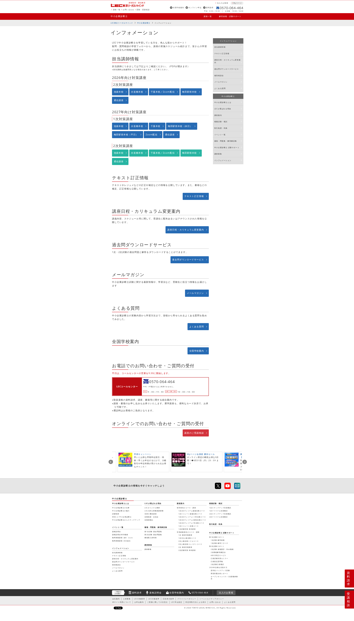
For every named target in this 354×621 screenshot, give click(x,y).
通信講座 (118, 100)
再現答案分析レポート (219, 573)
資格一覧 (116, 10)
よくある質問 (196, 326)
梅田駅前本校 (189, 91)
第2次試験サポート (216, 546)
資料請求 (209, 8)
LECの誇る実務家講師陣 (154, 511)
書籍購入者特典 (151, 538)
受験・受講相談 (143, 10)
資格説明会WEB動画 (120, 535)
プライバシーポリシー (186, 599)
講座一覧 (208, 16)
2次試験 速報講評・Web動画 (222, 549)
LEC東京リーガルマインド (122, 23)
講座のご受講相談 (194, 432)
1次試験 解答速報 (218, 540)
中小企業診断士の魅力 (121, 511)
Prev (111, 462)
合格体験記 (149, 520)
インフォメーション (162, 23)
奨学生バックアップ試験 (220, 570)
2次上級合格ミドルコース (188, 541)
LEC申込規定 (176, 602)
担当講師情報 (220, 47)
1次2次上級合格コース (187, 538)
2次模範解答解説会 (218, 552)
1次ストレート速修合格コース (190, 514)
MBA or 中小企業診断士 (122, 517)
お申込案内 (139, 602)
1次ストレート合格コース (188, 526)
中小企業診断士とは (222, 102)
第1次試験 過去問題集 (153, 531)
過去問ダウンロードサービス (188, 259)
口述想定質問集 (217, 561)
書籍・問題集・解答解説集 (225, 141)
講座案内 (218, 115)
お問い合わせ (128, 10)
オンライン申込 (194, 8)
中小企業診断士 (119, 16)
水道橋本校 (137, 91)
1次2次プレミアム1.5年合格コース (192, 517)
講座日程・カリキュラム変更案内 (185, 229)
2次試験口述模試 (217, 564)
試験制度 (115, 514)
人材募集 (127, 599)
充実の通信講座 (151, 514)
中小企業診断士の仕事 (121, 508)
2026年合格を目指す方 (218, 567)
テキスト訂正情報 (194, 196)
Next (244, 462)
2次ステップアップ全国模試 (220, 514)
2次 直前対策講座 (185, 547)
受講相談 (348, 599)
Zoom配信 (152, 134)
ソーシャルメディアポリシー (211, 599)
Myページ (237, 3)
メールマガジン (195, 293)
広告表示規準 (168, 599)
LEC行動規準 (153, 599)
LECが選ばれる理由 (222, 109)
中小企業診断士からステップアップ (126, 520)
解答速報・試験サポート (230, 16)
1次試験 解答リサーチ (219, 543)
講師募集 (218, 154)
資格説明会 (116, 531)
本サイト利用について (121, 602)
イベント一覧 (220, 134)
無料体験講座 (122, 538)
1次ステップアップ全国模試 (220, 508)
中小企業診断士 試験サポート (226, 147)
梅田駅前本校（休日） (180, 126)
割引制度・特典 (220, 128)
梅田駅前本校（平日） (126, 134)
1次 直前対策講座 (185, 535)
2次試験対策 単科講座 (187, 550)
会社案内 (116, 599)
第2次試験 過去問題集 (153, 535)
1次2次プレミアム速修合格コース (191, 511)
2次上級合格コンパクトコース (190, 544)
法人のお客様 (222, 3)
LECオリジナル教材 (152, 508)
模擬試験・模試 (220, 121)
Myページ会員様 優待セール (201, 454)
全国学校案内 (178, 8)
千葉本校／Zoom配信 (163, 91)
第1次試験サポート (216, 537)
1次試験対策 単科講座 (187, 529)
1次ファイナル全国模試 (218, 511)
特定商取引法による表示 (195, 602)
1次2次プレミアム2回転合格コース (192, 520)
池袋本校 (118, 91)
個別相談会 (219, 75)
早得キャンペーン (142, 454)
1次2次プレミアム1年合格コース (191, 523)
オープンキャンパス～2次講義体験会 (224, 577)
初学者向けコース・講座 (186, 508)
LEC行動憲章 (139, 599)
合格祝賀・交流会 (151, 517)
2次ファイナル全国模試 (218, 517)
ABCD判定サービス (218, 555)
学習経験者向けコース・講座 (188, 532)
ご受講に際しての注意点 (157, 602)
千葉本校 (155, 126)
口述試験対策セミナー (219, 558)
